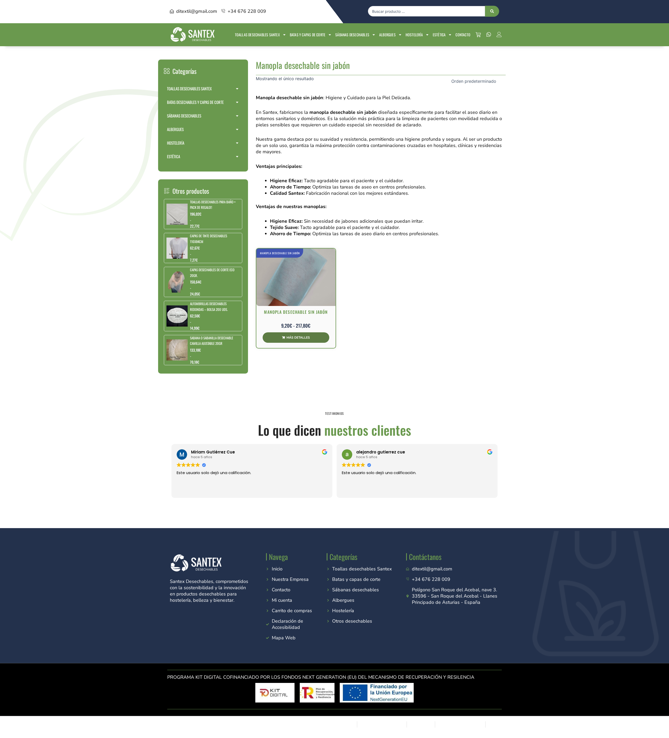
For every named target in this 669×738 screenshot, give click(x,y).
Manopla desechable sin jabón (280, 253)
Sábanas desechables (352, 34)
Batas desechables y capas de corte (195, 102)
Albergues (387, 34)
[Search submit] (492, 11)
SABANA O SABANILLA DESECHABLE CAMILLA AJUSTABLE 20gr (211, 340)
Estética (439, 34)
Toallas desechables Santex (257, 34)
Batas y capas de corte (307, 34)
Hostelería (414, 34)
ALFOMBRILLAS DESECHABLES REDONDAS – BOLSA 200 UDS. (209, 306)
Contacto (462, 34)
